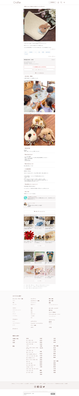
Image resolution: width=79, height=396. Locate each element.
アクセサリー (15, 319)
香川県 (54, 355)
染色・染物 (51, 300)
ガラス (32, 327)
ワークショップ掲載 (38, 383)
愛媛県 (54, 357)
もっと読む (52, 49)
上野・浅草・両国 (29, 363)
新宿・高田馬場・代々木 (30, 357)
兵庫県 (54, 340)
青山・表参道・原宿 (29, 340)
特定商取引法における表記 (59, 383)
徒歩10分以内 (48, 52)
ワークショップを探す (19, 383)
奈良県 (54, 342)
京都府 (41, 374)
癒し (39, 52)
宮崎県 (54, 370)
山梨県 (41, 357)
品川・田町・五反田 (29, 372)
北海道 (14, 340)
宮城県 (14, 342)
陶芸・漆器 (51, 298)
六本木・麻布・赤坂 (29, 370)
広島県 (54, 349)
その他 (50, 327)
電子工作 (50, 310)
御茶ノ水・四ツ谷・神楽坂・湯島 (32, 359)
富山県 (41, 353)
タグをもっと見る (51, 56)
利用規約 (44, 383)
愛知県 (41, 364)
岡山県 (54, 347)
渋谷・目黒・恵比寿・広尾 (30, 365)
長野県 (41, 359)
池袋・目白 (28, 361)
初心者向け (31, 52)
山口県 (54, 351)
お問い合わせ (32, 383)
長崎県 (54, 364)
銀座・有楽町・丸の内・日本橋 (31, 342)
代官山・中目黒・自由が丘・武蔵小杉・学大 (32, 348)
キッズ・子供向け (52, 312)
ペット (36, 52)
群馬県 (41, 342)
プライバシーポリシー (50, 383)
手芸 (32, 308)
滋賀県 (41, 372)
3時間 (43, 52)
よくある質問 (26, 383)
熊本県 (54, 366)
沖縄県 (54, 372)
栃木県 (41, 340)
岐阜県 (41, 361)
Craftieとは (13, 383)
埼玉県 (41, 344)
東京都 (27, 338)
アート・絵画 (33, 325)
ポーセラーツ (15, 328)
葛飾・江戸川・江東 (29, 352)
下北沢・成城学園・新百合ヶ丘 (31, 354)
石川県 (41, 355)
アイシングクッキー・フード (54, 314)
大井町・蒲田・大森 (29, 350)
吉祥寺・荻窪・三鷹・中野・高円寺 (32, 368)
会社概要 (66, 383)
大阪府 (54, 338)
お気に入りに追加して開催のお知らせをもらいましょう (43, 69)
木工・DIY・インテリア (53, 308)
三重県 (41, 366)
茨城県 (41, 338)
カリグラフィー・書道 (35, 300)
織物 (50, 302)
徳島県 (54, 353)
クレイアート (33, 298)
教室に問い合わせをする (40, 211)
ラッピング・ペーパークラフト (37, 323)
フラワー (14, 308)
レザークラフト (34, 321)
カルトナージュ (52, 319)
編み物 (50, 321)
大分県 (54, 368)
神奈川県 (41, 347)
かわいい (26, 52)
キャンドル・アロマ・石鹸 (18, 298)
